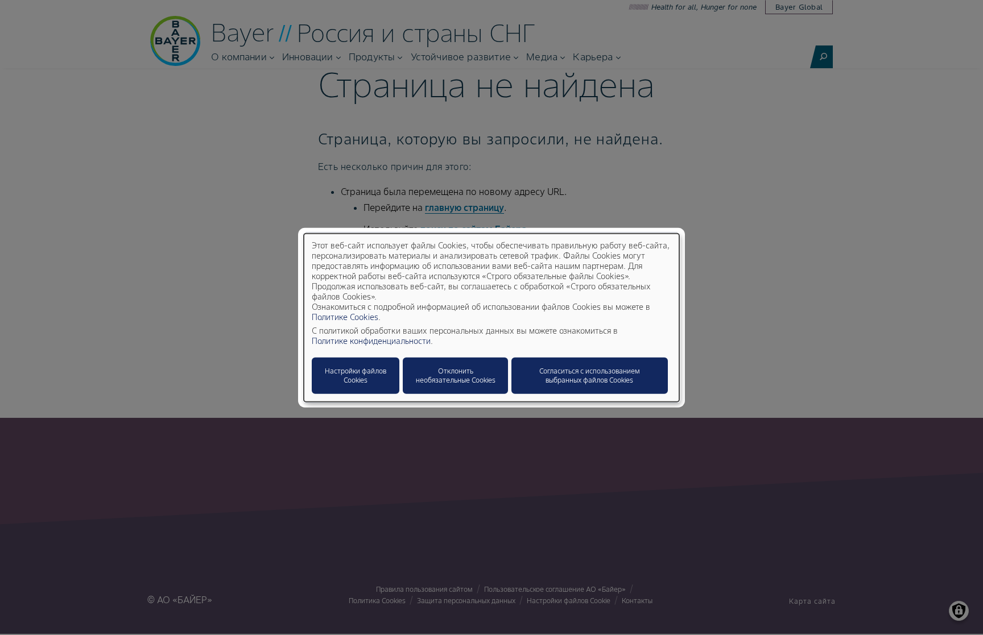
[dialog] (491, 317)
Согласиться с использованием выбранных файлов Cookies (589, 375)
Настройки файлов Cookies (355, 375)
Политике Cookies (345, 317)
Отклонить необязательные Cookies (455, 375)
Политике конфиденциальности (371, 341)
